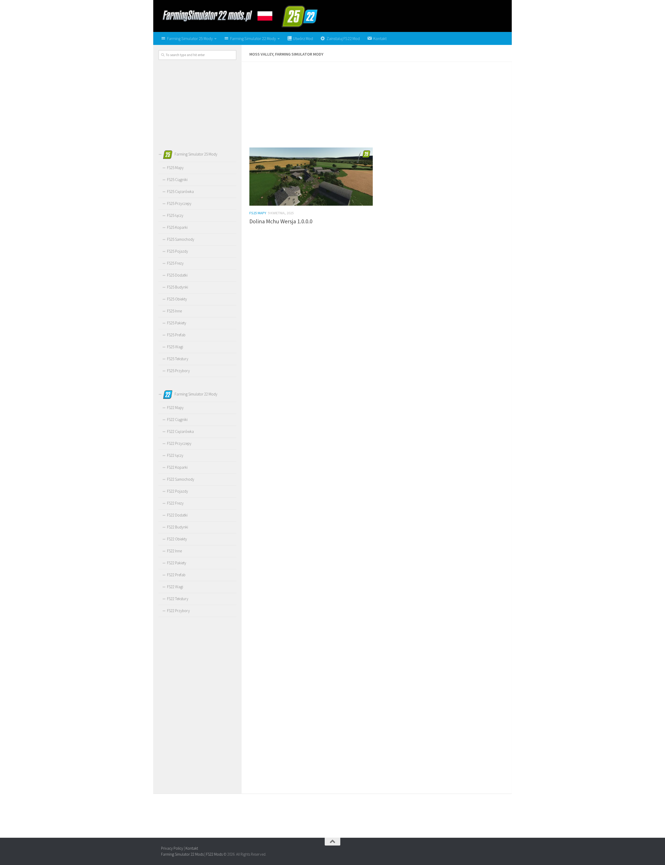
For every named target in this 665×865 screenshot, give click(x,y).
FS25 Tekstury (177, 358)
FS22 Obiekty (177, 539)
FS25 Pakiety (176, 322)
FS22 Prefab (176, 574)
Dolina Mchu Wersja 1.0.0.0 (280, 221)
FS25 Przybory (178, 370)
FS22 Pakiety (176, 562)
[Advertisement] (376, 107)
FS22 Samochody (180, 479)
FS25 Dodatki (177, 275)
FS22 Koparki (177, 467)
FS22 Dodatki (177, 515)
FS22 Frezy (175, 503)
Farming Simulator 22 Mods (182, 854)
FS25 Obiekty (177, 299)
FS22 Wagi (175, 586)
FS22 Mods (214, 854)
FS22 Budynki (177, 527)
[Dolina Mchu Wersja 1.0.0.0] (311, 176)
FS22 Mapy (175, 407)
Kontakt (191, 848)
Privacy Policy (172, 848)
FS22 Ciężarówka (180, 431)
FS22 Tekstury (177, 598)
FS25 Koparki (177, 227)
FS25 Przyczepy (179, 203)
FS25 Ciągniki (177, 179)
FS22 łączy (175, 455)
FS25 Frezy (175, 263)
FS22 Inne (174, 550)
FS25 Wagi (175, 346)
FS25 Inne (174, 311)
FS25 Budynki (177, 287)
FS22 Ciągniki (177, 419)
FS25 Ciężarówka (180, 191)
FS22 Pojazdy (177, 491)
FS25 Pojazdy (177, 251)
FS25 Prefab (176, 334)
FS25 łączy (175, 215)
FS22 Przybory (178, 610)
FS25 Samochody (180, 239)
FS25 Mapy (257, 213)
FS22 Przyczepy (179, 443)
